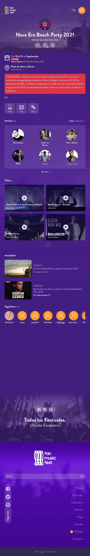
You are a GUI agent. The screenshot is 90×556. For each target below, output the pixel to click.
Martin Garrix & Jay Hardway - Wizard (24, 204)
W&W (18, 163)
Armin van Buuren (45, 143)
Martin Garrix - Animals (59, 204)
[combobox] (79, 121)
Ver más (45, 171)
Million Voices (12, 233)
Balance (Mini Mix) (57, 233)
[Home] (10, 14)
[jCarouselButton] (86, 317)
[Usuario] (81, 10)
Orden (71, 121)
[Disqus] (45, 359)
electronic (35, 39)
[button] (37, 45)
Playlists (78, 531)
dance (56, 39)
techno (45, 39)
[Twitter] (45, 409)
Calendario (77, 502)
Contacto (78, 539)
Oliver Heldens (72, 142)
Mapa (80, 517)
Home (79, 488)
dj (41, 39)
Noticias (78, 510)
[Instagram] (51, 409)
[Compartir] (52, 45)
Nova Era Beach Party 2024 (33, 61)
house (51, 39)
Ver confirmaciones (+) (41, 295)
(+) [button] (6, 97)
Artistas (79, 524)
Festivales (77, 495)
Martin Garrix (18, 142)
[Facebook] (39, 409)
